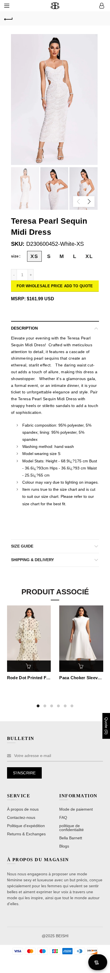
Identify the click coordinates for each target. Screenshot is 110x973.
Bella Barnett (70, 838)
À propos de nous (23, 809)
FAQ (63, 817)
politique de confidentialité (71, 827)
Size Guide (22, 546)
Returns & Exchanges (26, 834)
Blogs (64, 846)
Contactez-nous (21, 817)
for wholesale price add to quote (55, 286)
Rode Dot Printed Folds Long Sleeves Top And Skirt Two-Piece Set (29, 677)
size (15, 256)
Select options (29, 666)
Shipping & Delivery (32, 559)
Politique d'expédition (26, 825)
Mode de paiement (76, 809)
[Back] (8, 18)
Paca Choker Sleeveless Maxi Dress (81, 677)
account (101, 5)
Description (24, 328)
